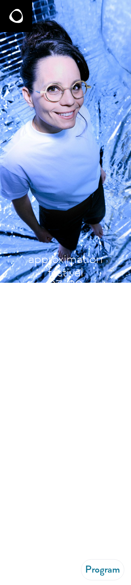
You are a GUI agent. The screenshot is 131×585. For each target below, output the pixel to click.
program (102, 569)
